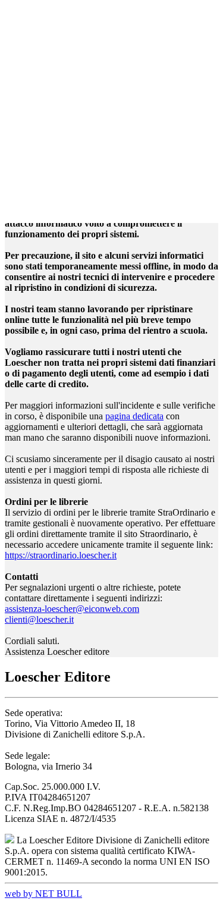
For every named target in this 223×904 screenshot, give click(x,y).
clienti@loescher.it (39, 619)
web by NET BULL (43, 894)
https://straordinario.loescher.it (61, 555)
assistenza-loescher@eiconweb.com (72, 609)
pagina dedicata (134, 416)
